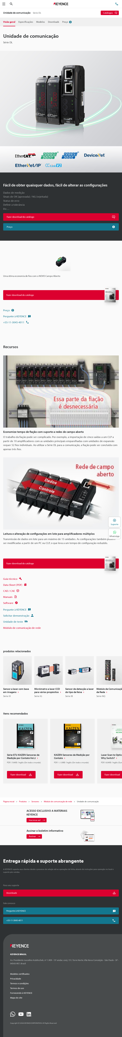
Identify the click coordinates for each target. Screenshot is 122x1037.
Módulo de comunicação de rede (22, 627)
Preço (6, 310)
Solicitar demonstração (16, 615)
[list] (61, 678)
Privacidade (15, 978)
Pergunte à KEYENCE (14, 316)
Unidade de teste (13, 621)
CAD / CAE (9, 590)
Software (8, 603)
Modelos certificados (20, 973)
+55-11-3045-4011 (13, 322)
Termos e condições (19, 983)
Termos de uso (17, 988)
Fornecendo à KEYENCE (21, 992)
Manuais (8, 596)
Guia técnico (10, 578)
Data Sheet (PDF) (12, 584)
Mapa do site (16, 997)
